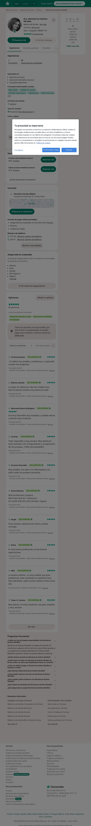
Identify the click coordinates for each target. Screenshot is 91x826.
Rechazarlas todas (51, 150)
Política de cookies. (43, 143)
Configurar (18, 150)
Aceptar (69, 150)
